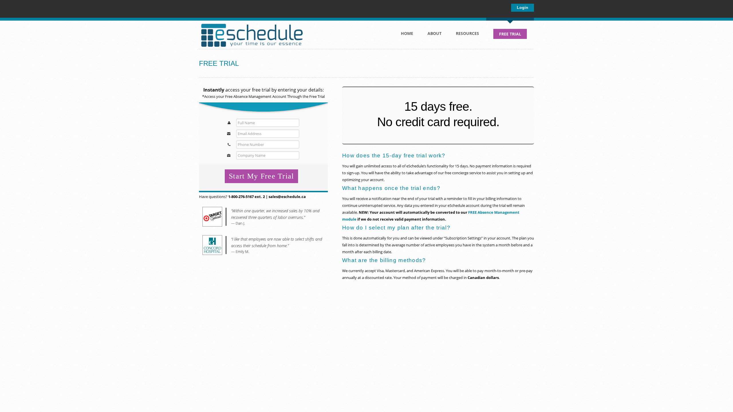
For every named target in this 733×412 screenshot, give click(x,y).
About (431, 35)
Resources (464, 35)
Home (407, 33)
